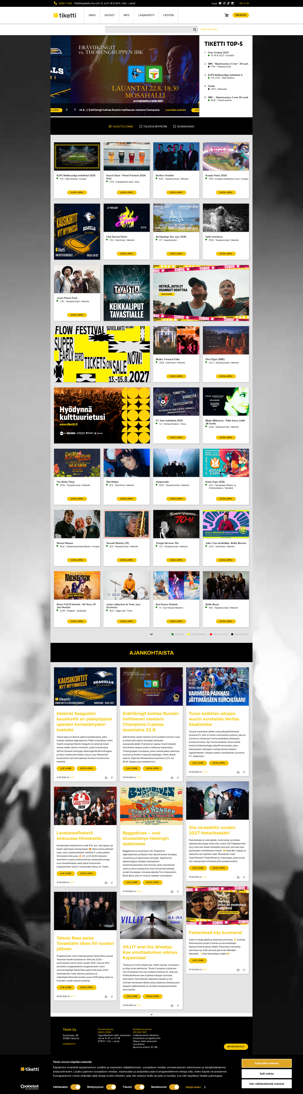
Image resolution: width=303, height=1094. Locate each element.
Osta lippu (86, 768)
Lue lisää (65, 768)
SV (247, 3)
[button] (54, 109)
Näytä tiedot (193, 1087)
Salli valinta (267, 1073)
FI (244, 3)
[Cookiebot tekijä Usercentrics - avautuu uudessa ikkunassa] (29, 1087)
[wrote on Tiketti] (85, 686)
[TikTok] (228, 3)
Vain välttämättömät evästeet (266, 1083)
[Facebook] (220, 3)
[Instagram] (224, 3)
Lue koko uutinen (155, 110)
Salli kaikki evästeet (267, 1063)
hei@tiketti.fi (69, 1043)
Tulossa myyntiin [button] (155, 126)
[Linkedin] (232, 3)
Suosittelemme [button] (122, 126)
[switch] (111, 1087)
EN (241, 3)
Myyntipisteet (236, 1046)
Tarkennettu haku (209, 29)
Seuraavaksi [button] (185, 126)
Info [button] (126, 15)
